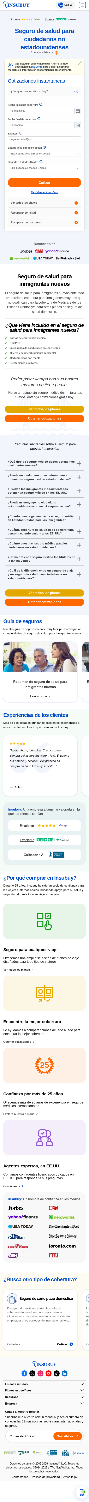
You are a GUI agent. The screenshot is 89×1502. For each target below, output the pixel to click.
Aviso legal (70, 1476)
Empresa (11, 1403)
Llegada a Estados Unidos (23, 162)
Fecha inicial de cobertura (23, 104)
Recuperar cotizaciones (26, 222)
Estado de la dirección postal (25, 147)
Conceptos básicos (42, 52)
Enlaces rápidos (16, 1384)
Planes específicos (18, 1390)
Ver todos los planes (24, 202)
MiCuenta (36, 66)
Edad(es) (13, 133)
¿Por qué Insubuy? (29, 91)
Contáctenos (20, 1476)
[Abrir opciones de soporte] (82, 1492)
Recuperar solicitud (23, 212)
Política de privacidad (46, 1476)
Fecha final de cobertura (22, 119)
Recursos (11, 1397)
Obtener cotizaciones (44, 418)
